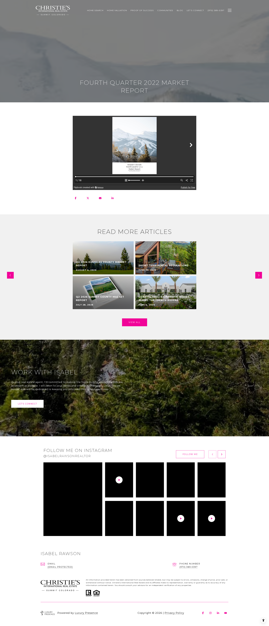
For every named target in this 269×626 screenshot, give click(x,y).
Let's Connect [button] (27, 404)
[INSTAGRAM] (210, 613)
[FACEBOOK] (203, 613)
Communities (165, 10)
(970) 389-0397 (188, 567)
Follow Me (190, 454)
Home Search (95, 10)
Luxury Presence (86, 613)
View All (135, 322)
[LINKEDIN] (218, 613)
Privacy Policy (174, 613)
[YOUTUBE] (225, 613)
